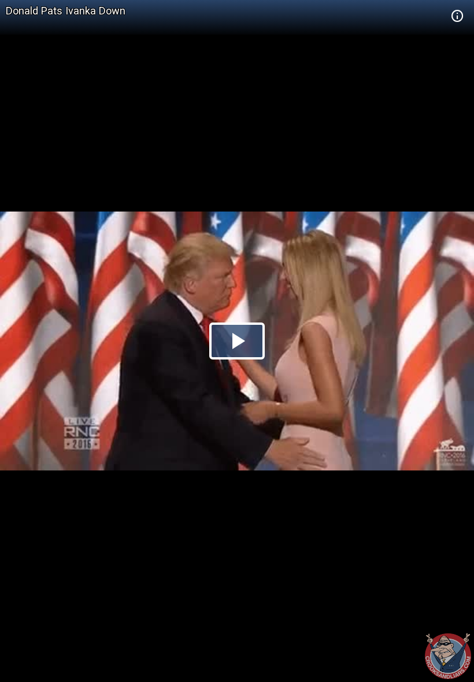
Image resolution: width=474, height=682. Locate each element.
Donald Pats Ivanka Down (65, 11)
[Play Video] (237, 341)
